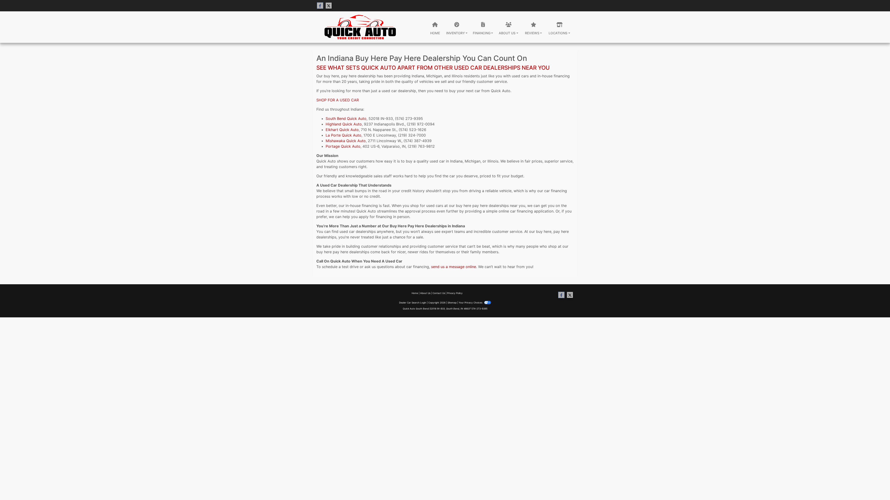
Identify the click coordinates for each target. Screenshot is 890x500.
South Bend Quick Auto (346, 118)
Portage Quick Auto (343, 146)
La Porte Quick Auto (343, 135)
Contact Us (438, 293)
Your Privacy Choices (471, 302)
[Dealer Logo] (359, 27)
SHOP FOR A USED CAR (337, 100)
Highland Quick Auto (344, 124)
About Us (425, 293)
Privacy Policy (455, 293)
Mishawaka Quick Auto (346, 140)
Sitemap (452, 302)
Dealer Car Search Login (412, 302)
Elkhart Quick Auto (342, 129)
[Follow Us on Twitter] (328, 5)
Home (415, 293)
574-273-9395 (479, 308)
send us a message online (453, 266)
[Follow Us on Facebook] (320, 5)
